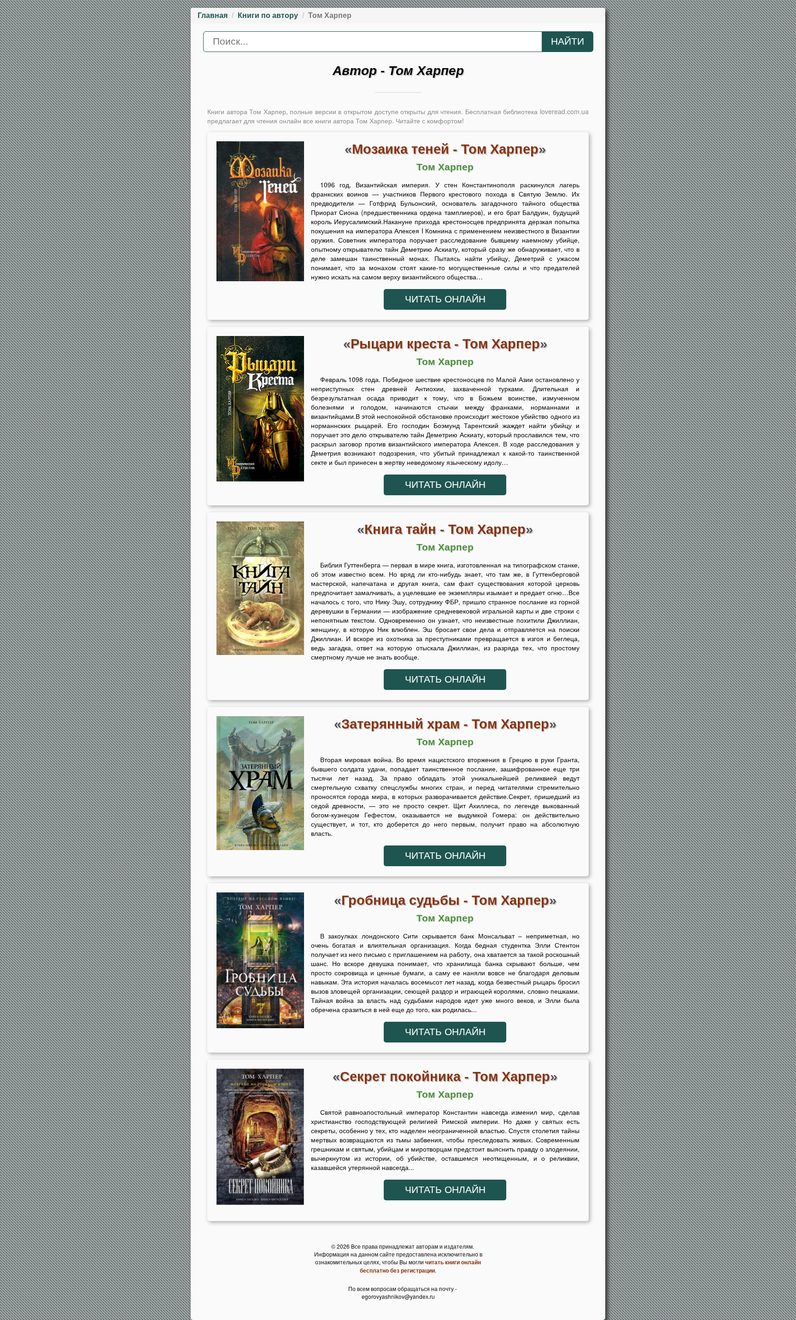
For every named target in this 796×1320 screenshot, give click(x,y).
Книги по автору (268, 15)
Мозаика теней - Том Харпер (445, 148)
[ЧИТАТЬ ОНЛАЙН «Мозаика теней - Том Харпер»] (260, 213)
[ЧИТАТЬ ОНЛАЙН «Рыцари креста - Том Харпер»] (260, 411)
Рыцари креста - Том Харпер (445, 343)
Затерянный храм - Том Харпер (445, 723)
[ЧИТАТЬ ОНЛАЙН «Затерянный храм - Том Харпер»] (260, 785)
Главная (213, 15)
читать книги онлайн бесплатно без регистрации (420, 1266)
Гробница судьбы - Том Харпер (445, 900)
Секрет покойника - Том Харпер (445, 1076)
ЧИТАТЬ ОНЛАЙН (445, 299)
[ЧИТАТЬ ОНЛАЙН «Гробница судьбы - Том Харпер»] (260, 962)
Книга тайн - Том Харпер (445, 529)
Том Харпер (445, 167)
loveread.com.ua (564, 111)
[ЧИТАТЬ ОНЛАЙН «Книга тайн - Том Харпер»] (260, 590)
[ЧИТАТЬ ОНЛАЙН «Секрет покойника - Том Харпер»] (260, 1139)
